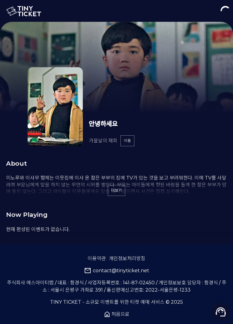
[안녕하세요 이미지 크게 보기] (55, 106)
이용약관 (97, 258)
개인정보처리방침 (127, 258)
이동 (127, 140)
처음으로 (116, 314)
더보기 (116, 190)
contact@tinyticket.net (116, 270)
